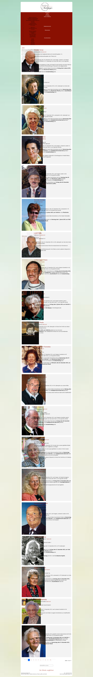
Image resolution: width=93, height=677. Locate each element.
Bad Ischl (44, 52)
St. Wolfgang (43, 138)
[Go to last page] (54, 659)
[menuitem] (47, 12)
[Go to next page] (52, 659)
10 (50, 660)
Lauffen (43, 293)
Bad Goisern (42, 262)
